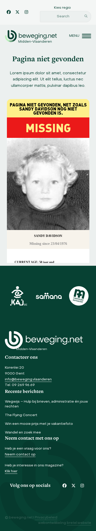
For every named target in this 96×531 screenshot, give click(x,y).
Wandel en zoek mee (23, 432)
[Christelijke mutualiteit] (78, 296)
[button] (80, 36)
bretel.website (79, 523)
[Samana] (48, 296)
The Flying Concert (21, 415)
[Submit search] (86, 16)
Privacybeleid (46, 517)
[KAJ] (18, 296)
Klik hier (11, 471)
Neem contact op (20, 454)
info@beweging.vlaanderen (28, 379)
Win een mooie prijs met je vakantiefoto (39, 424)
